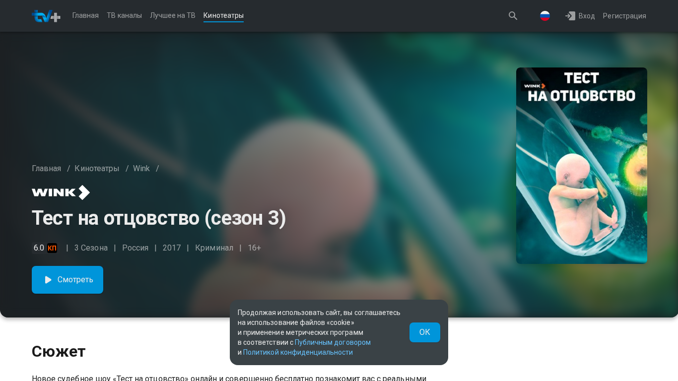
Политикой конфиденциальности (298, 352)
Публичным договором (333, 342)
